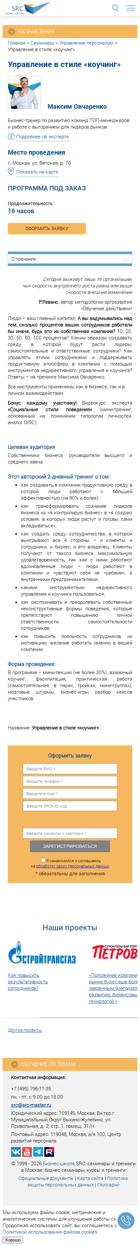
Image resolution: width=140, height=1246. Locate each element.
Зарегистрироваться (70, 846)
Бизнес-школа (59, 1163)
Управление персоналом (86, 42)
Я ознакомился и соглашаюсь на (70, 863)
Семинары (42, 42)
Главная (16, 42)
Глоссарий (108, 1185)
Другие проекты (25, 1030)
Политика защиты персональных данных (77, 1181)
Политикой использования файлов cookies (50, 1231)
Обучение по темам (48, 1063)
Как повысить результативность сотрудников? (28, 981)
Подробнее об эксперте (42, 136)
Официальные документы (46, 1178)
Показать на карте (37, 171)
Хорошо (13, 1240)
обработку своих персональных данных (72, 865)
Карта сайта (90, 1178)
